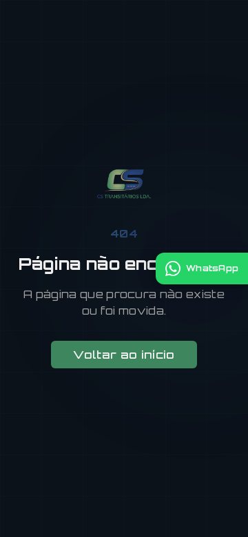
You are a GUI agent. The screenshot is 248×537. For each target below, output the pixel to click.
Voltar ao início (123, 354)
